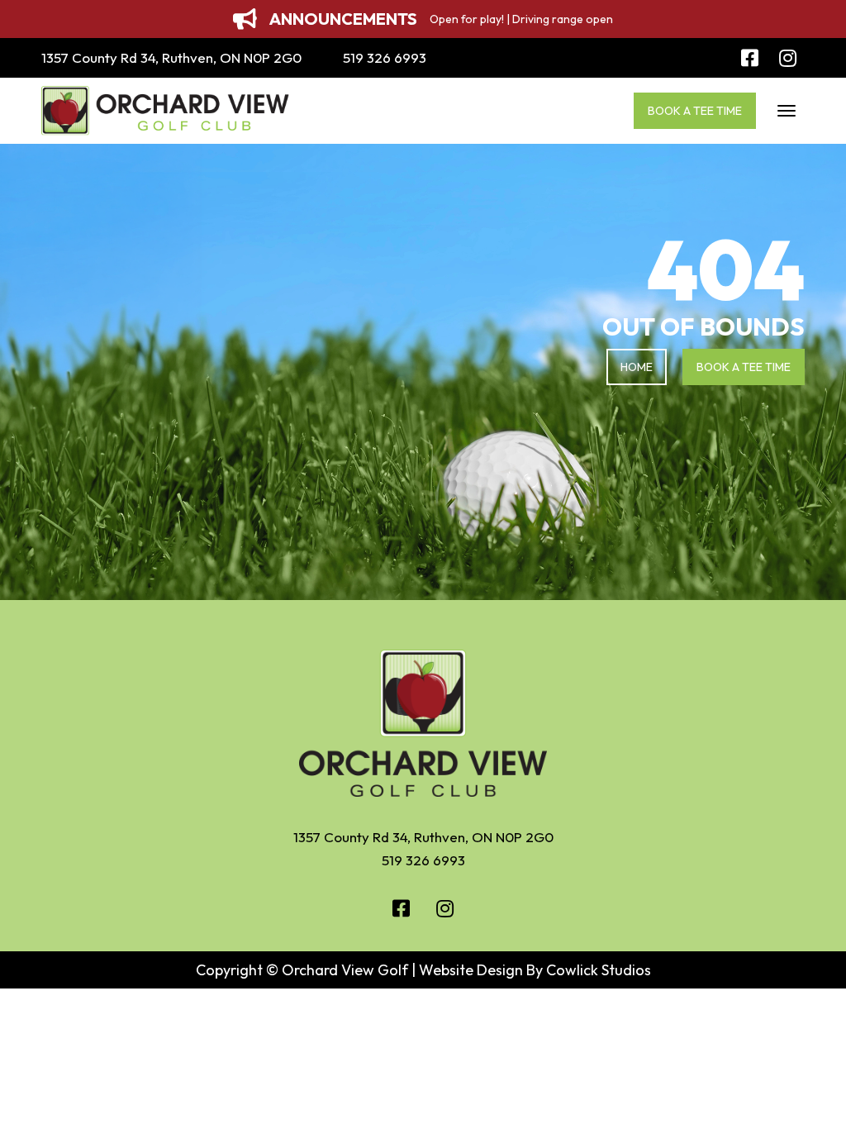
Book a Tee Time (695, 110)
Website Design (471, 969)
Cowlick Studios (598, 969)
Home (636, 367)
